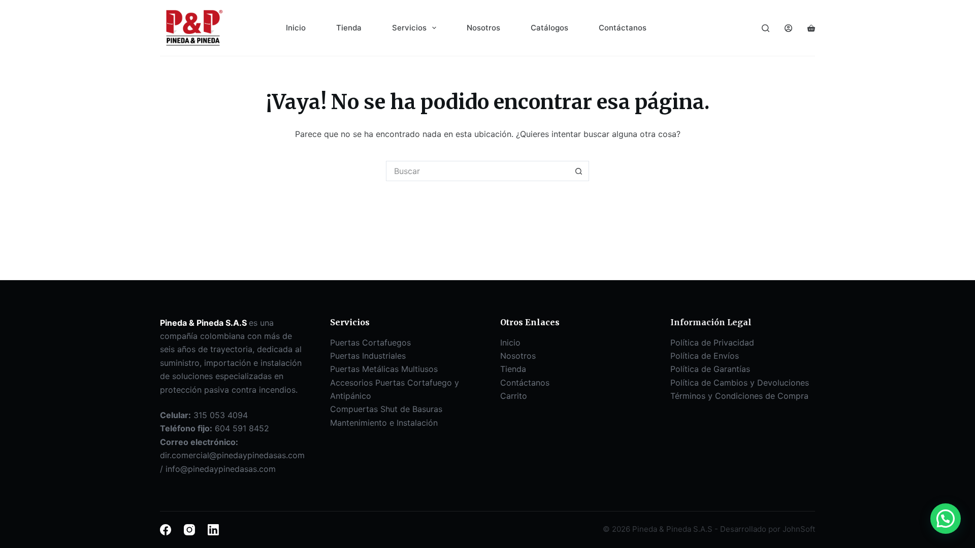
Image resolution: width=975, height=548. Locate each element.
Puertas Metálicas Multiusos (384, 369)
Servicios (409, 27)
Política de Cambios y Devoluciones (739, 383)
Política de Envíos (704, 356)
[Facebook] (165, 529)
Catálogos (549, 27)
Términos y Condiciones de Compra (739, 396)
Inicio (296, 27)
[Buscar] (765, 28)
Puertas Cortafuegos (370, 342)
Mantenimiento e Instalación (384, 423)
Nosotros (483, 27)
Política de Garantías (710, 369)
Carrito (513, 396)
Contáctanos (622, 27)
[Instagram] (189, 529)
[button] (945, 518)
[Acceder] (788, 28)
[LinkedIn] (213, 529)
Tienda (349, 27)
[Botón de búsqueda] (579, 171)
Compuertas (355, 409)
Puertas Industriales (368, 356)
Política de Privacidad (712, 342)
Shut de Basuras (411, 409)
